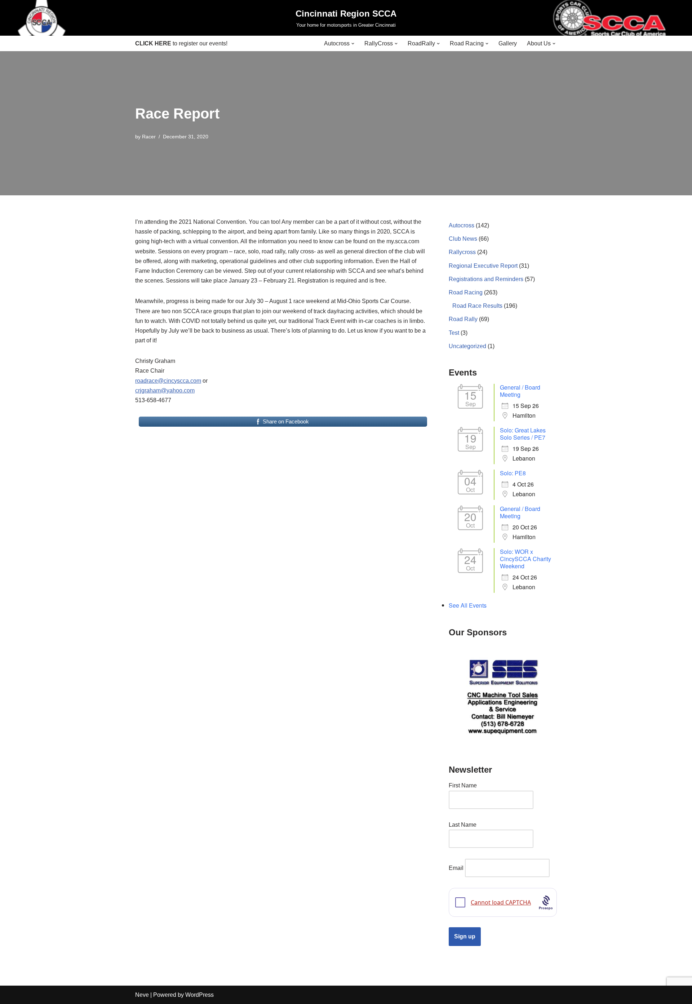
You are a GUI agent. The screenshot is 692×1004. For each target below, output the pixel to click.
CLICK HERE (153, 43)
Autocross (461, 225)
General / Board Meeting (520, 391)
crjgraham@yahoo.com (165, 390)
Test (454, 333)
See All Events (468, 605)
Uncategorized (467, 346)
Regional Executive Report (483, 266)
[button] (352, 43)
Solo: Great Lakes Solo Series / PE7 (523, 433)
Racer (149, 136)
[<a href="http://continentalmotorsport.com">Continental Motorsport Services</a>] (503, 695)
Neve (142, 995)
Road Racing (466, 292)
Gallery (507, 43)
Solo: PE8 (513, 473)
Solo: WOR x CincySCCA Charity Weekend (525, 558)
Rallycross (462, 252)
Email (456, 868)
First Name (463, 785)
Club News (463, 239)
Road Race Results (477, 306)
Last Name (462, 825)
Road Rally (463, 319)
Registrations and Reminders (486, 279)
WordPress (199, 995)
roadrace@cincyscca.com (168, 381)
